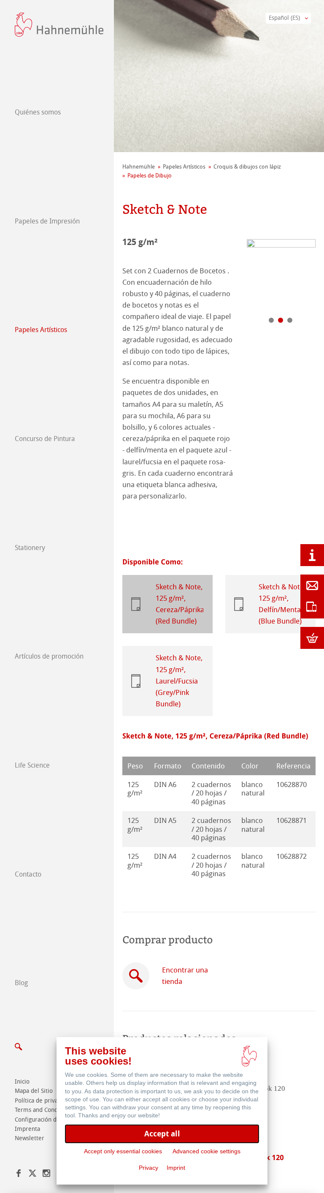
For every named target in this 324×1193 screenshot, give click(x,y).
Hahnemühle (138, 166)
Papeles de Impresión (47, 221)
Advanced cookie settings (206, 1151)
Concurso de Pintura (45, 439)
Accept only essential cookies (123, 1151)
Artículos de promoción (49, 656)
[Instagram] (46, 1174)
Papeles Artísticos (41, 330)
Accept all (162, 1133)
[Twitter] (32, 1174)
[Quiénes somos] (312, 555)
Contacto (28, 874)
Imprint (176, 1167)
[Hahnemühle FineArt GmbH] (59, 25)
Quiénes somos (38, 112)
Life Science (32, 765)
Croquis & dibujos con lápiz (247, 166)
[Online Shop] (312, 638)
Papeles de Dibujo (149, 175)
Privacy (148, 1167)
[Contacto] (312, 585)
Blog (21, 983)
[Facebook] (18, 1174)
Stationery (30, 548)
